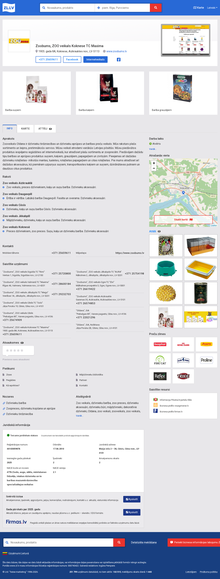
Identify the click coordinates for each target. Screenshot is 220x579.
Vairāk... (79, 416)
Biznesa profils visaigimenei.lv (174, 406)
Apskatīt (133, 499)
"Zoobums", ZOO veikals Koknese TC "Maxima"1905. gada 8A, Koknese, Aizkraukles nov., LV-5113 (28, 329)
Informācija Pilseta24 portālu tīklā (175, 400)
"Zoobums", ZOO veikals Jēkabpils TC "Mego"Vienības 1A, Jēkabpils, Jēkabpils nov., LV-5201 (26, 294)
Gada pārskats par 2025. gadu (23, 509)
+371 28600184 (61, 283)
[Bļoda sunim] (166, 269)
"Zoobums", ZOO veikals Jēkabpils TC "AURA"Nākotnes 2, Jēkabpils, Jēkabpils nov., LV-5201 (99, 273)
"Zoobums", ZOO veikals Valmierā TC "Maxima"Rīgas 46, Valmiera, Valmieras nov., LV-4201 (26, 284)
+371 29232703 (61, 294)
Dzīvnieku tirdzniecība (19, 414)
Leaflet (214, 225)
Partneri (83, 380)
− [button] (154, 168)
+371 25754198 (134, 273)
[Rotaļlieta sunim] (166, 293)
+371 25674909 (12, 320)
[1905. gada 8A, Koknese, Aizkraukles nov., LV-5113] (183, 193)
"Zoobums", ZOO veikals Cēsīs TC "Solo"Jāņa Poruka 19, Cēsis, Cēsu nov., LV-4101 (23, 304)
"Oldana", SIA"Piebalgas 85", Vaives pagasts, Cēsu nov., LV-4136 (101, 312)
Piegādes (10, 380)
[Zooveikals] (200, 317)
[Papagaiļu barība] (166, 245)
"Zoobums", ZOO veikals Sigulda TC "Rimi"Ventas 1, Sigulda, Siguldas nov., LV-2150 (24, 273)
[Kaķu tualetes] (200, 269)
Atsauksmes (13, 342)
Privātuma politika (208, 572)
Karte (200, 7)
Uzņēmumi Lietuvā (19, 553)
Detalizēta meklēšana (144, 542)
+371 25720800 (61, 273)
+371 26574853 (85, 303)
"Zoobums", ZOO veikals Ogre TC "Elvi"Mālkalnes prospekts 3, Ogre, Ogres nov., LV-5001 (100, 284)
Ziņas (9, 374)
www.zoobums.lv (116, 51)
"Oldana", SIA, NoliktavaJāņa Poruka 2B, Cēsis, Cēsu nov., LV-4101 (96, 326)
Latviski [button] (211, 7)
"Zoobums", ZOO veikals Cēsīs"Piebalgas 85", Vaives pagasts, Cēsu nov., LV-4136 (28, 315)
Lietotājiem (191, 572)
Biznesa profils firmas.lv (171, 411)
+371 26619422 (85, 289)
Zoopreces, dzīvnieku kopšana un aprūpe (30, 408)
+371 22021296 (85, 317)
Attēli (44, 128)
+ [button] (154, 163)
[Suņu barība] (166, 317)
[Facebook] (118, 59)
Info (10, 128)
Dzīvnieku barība (16, 403)
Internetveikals (95, 59)
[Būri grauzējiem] (200, 245)
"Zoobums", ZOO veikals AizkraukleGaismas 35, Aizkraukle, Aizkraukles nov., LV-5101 (100, 298)
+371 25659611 (48, 59)
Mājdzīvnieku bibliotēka (91, 374)
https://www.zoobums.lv (130, 253)
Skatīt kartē (181, 219)
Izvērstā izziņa (14, 496)
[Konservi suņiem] (200, 293)
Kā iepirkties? (13, 385)
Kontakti (83, 385)
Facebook (72, 59)
